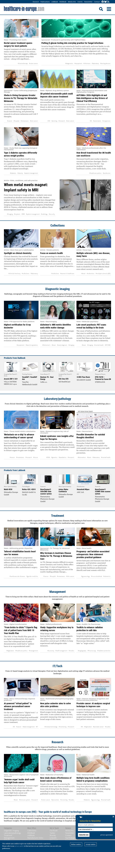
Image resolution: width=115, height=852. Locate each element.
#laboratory (95, 63)
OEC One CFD (63, 379)
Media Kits (72, 2)
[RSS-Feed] (108, 2)
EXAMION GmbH (84, 380)
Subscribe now (83, 835)
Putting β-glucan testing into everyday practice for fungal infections (72, 43)
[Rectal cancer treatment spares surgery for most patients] (21, 28)
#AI (91, 121)
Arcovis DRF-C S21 (11, 379)
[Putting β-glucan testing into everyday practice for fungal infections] (76, 28)
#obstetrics (106, 576)
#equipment (78, 63)
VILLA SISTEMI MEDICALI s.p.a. (10, 382)
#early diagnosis (62, 345)
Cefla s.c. (43, 382)
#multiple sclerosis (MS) (103, 273)
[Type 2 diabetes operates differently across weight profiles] (21, 136)
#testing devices (105, 63)
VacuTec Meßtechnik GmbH (29, 383)
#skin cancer (34, 121)
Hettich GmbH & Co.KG (29, 493)
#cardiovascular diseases (17, 576)
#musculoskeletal (96, 576)
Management (57, 592)
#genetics (54, 457)
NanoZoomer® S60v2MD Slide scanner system (46, 491)
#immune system (24, 800)
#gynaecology (85, 576)
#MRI (23, 214)
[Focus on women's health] (57, 238)
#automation (97, 121)
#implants (17, 214)
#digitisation (10, 651)
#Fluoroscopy (92, 651)
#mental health (99, 345)
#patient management (31, 173)
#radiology (44, 214)
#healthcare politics (95, 173)
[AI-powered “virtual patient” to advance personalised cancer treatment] (21, 687)
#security (52, 214)
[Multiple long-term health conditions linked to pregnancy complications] (93, 763)
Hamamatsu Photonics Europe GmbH (47, 499)
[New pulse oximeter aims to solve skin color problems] (57, 687)
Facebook (54, 830)
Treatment (57, 516)
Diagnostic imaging (57, 289)
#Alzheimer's (46, 345)
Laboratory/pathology (57, 399)
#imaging (10, 214)
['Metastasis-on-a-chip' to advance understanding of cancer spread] (21, 420)
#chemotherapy (23, 63)
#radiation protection (103, 651)
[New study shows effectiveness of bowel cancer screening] (57, 763)
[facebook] (103, 2)
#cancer (9, 121)
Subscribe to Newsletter (90, 821)
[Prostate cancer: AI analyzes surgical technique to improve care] (93, 687)
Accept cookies (90, 844)
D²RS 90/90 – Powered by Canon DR (103, 378)
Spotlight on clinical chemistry (17, 253)
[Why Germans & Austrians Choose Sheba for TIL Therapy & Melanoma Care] (57, 537)
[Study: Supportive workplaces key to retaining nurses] (57, 613)
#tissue (35, 457)
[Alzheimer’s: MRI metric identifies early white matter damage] (57, 310)
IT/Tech (57, 666)
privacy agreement (106, 835)
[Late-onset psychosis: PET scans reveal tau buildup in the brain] (93, 310)
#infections (86, 63)
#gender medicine (32, 576)
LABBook (54, 2)
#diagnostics (69, 63)
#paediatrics (62, 457)
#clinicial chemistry (14, 273)
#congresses (106, 121)
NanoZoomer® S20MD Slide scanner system (103, 491)
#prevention (55, 800)
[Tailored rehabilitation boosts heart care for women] (21, 537)
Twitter (52, 833)
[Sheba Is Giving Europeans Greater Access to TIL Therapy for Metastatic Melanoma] (21, 79)
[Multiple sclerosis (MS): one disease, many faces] (93, 238)
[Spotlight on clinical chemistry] (21, 238)
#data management (29, 727)
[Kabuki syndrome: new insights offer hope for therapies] (57, 420)
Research (57, 742)
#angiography (82, 651)
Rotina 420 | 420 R (28, 489)
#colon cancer (33, 63)
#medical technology (51, 727)
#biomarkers (82, 457)
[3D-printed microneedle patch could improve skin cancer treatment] (57, 79)
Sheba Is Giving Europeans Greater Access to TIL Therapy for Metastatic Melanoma (20, 98)
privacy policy (19, 846)
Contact (97, 2)
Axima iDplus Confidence (63, 490)
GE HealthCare (64, 381)
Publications (45, 2)
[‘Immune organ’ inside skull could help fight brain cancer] (21, 763)
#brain (83, 273)
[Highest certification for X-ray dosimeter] (21, 310)
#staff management (61, 651)
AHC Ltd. (80, 492)
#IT (37, 727)
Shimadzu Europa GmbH (11, 493)
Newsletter (88, 2)
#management (33, 651)
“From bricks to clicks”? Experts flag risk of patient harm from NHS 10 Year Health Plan (20, 630)
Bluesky (53, 835)
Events (80, 2)
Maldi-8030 (8, 489)
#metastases (25, 121)
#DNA (48, 457)
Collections (57, 225)
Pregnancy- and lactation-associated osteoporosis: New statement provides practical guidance (92, 554)
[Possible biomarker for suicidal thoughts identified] (93, 420)
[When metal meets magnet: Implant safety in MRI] (85, 197)
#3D (49, 121)
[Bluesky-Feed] (105, 2)
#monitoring (62, 727)
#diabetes (13, 173)
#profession (106, 173)
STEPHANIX (100, 382)
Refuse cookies (76, 844)
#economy (51, 651)
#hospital (16, 121)
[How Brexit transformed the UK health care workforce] (93, 136)
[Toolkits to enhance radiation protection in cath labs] (93, 613)
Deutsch (36, 2)
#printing (54, 121)
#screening (63, 800)
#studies (71, 651)
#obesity (20, 173)
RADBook (63, 2)
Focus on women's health (51, 253)
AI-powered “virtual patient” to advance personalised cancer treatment (18, 706)
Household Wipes (83, 489)
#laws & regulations (32, 345)
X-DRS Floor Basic (83, 377)
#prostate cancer (98, 727)
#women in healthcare (67, 273)
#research (62, 121)
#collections (25, 273)
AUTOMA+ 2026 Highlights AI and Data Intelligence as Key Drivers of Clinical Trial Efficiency (92, 98)
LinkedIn (53, 838)
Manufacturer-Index (35, 838)
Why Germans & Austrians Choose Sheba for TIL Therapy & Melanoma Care (56, 556)
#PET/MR (107, 345)
